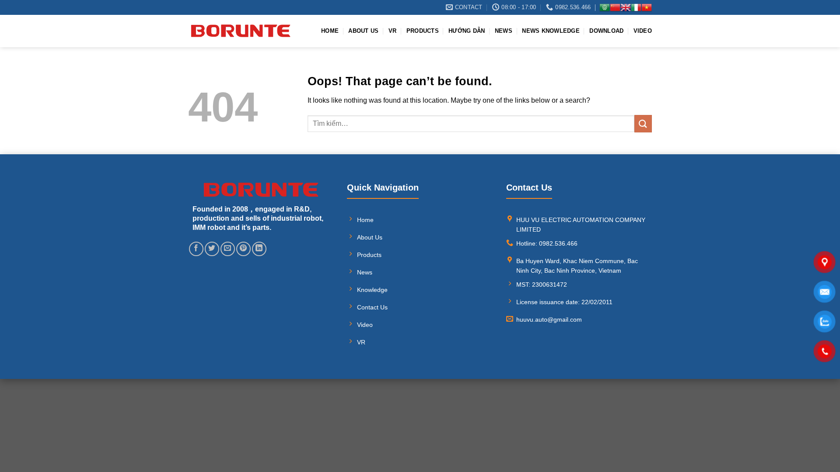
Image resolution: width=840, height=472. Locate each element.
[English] (625, 7)
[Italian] (636, 7)
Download (606, 31)
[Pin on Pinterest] (243, 249)
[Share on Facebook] (196, 249)
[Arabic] (604, 7)
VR (392, 31)
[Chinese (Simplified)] (615, 7)
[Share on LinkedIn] (259, 249)
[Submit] (643, 123)
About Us (363, 31)
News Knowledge (551, 31)
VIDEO (643, 31)
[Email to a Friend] (227, 249)
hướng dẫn (466, 31)
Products (422, 31)
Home (330, 31)
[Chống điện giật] (240, 31)
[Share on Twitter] (212, 249)
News (503, 31)
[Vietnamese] (646, 7)
